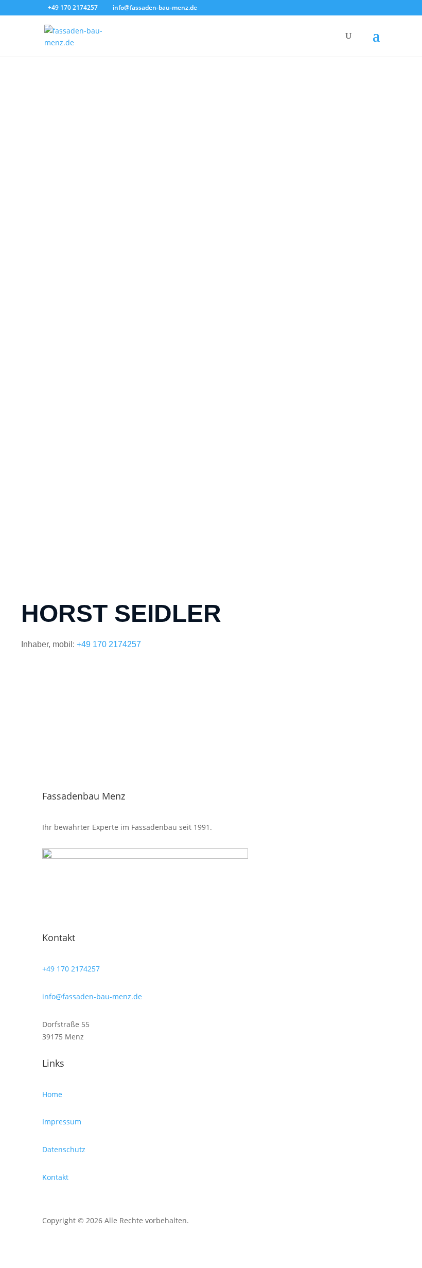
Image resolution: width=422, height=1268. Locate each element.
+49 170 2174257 (109, 644)
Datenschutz (63, 1149)
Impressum (61, 1121)
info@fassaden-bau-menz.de (92, 996)
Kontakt (55, 1177)
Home (52, 1094)
